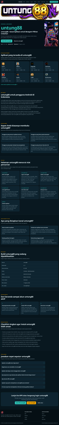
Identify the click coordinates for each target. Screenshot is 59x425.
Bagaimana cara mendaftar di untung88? (11, 367)
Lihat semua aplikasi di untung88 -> (9, 84)
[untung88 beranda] (2, 2)
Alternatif (43, 1)
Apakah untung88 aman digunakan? (10, 363)
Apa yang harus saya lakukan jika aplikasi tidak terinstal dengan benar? (18, 375)
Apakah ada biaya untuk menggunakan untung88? (14, 371)
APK (24, 1)
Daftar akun (40, 402)
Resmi (39, 1)
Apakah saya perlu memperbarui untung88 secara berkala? (15, 383)
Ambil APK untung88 (6, 41)
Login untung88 (31, 402)
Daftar (35, 1)
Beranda (20, 1)
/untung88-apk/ (27, 285)
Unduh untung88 (53, 1)
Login (32, 1)
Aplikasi (27, 1)
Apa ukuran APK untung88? (8, 379)
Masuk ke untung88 (18, 41)
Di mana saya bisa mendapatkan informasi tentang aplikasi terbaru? (18, 387)
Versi (47, 1)
